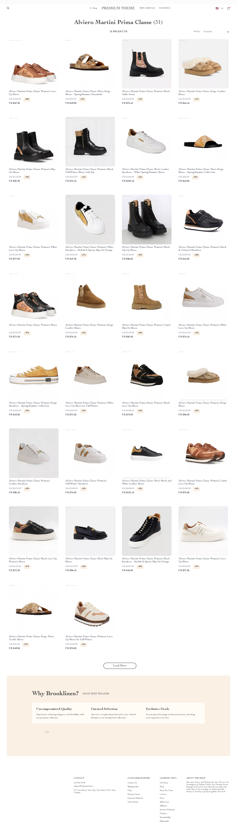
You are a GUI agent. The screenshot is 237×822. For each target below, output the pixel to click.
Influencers (164, 802)
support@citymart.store (83, 786)
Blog (162, 787)
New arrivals (147, 8)
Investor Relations (167, 810)
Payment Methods (135, 798)
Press (162, 798)
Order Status (133, 802)
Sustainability (165, 817)
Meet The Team (166, 791)
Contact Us (132, 783)
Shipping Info (133, 787)
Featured (164, 8)
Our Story (164, 783)
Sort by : (197, 31)
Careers (163, 794)
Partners (163, 814)
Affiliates (163, 806)
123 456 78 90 (79, 783)
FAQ (130, 791)
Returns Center (134, 794)
